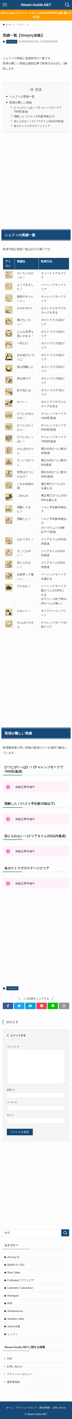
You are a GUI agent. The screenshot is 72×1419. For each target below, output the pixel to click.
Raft (9, 1303)
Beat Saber (13, 1272)
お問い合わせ (14, 1366)
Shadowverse (15, 1311)
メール (12, 1102)
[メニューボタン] (5, 5)
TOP (9, 1358)
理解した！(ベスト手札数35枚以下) (34, 116)
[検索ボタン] (67, 5)
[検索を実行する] (65, 1232)
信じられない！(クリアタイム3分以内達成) (39, 121)
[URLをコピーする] (64, 1006)
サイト (10, 1115)
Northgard (13, 1295)
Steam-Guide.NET (36, 5)
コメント (13, 1046)
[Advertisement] (36, 180)
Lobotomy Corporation (20, 1287)
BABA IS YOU (15, 1264)
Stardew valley (15, 1318)
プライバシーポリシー (20, 1374)
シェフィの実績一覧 (22, 96)
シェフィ (11, 41)
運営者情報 (13, 1381)
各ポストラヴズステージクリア (32, 125)
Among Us (13, 1257)
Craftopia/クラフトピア (20, 1280)
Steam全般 (13, 1326)
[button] (8, 1006)
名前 (11, 1089)
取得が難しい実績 (20, 102)
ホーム (9, 1407)
